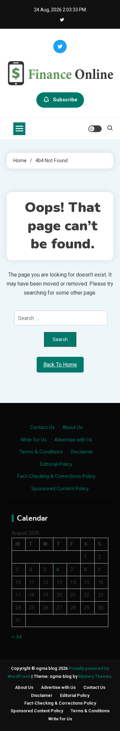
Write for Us (33, 440)
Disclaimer (82, 452)
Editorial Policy (56, 464)
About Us (72, 427)
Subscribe (65, 100)
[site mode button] (95, 128)
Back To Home (60, 364)
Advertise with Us (73, 440)
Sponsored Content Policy (60, 489)
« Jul (17, 636)
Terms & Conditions (41, 452)
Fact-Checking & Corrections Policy (56, 476)
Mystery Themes (94, 676)
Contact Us (42, 427)
